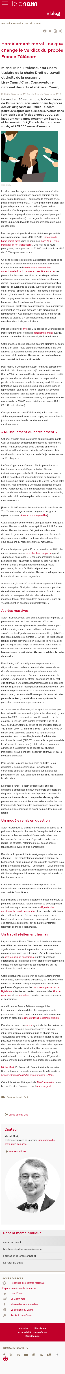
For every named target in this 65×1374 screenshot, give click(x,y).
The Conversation (46, 1082)
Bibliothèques (32, 1336)
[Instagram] (34, 1354)
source (28, 1025)
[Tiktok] (57, 1354)
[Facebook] (4, 1354)
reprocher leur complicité (38, 553)
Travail (17, 23)
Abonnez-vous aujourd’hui (33, 515)
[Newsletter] (49, 1354)
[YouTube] (26, 1354)
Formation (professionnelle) (19, 1256)
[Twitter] (11, 1354)
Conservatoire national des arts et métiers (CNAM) (27, 1075)
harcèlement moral (43, 332)
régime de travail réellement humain (40, 1018)
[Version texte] (50, 31)
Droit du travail (32, 23)
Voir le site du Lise (18, 1114)
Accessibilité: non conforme (32, 1332)
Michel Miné (7, 1067)
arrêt (25, 328)
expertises (24, 995)
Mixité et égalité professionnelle (22, 1249)
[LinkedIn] (18, 1354)
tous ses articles (17, 1151)
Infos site (23, 1328)
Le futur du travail (13, 1262)
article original (43, 1086)
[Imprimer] (44, 31)
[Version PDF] (55, 31)
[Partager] (60, 31)
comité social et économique (19, 957)
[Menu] (5, 3)
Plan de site (40, 1328)
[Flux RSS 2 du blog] (41, 1354)
